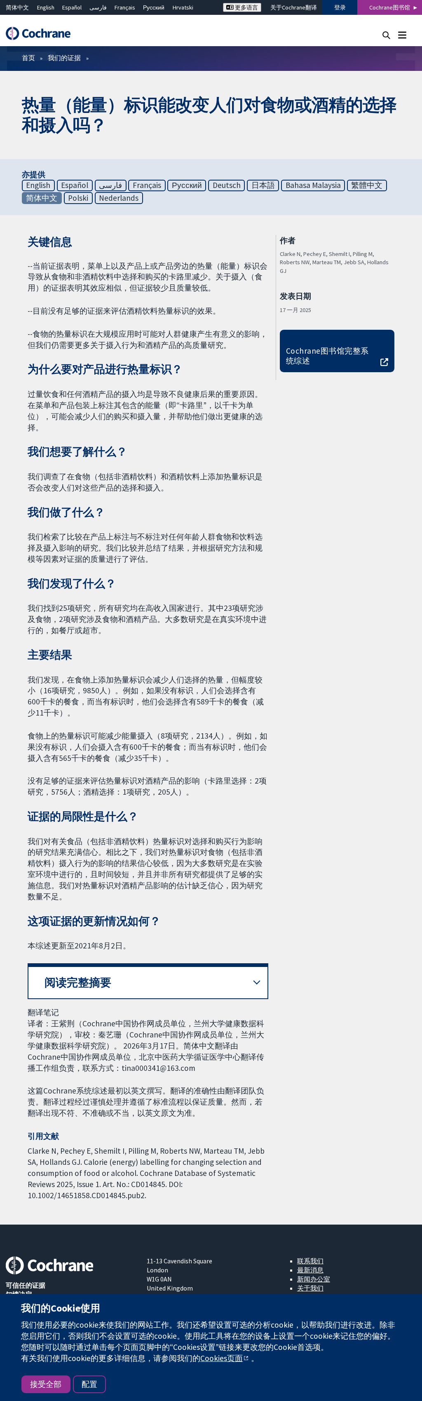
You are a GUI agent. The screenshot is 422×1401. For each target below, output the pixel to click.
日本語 (263, 185)
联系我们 (310, 1261)
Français (125, 7)
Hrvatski (183, 7)
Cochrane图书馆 (389, 7)
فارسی (98, 7)
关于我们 (310, 1288)
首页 (28, 58)
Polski (78, 198)
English (45, 7)
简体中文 (17, 7)
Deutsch (227, 185)
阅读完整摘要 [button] (78, 982)
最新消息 (310, 1270)
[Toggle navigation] (402, 35)
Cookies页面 (221, 1358)
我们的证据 (64, 58)
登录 (340, 7)
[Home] (42, 33)
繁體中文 (366, 185)
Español (72, 7)
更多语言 (246, 7)
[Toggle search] (386, 35)
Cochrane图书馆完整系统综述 (327, 356)
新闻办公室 (313, 1279)
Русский (153, 7)
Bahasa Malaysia (313, 185)
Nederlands (118, 198)
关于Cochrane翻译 (293, 7)
